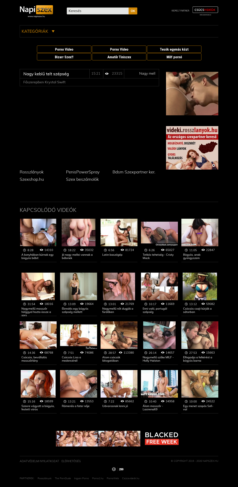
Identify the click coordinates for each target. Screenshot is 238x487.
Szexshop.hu (32, 179)
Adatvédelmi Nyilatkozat (39, 461)
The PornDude (63, 478)
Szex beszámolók (82, 179)
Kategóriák (35, 31)
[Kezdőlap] (36, 9)
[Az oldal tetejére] (220, 476)
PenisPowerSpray (83, 172)
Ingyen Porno (81, 478)
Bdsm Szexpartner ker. (134, 172)
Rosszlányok (32, 172)
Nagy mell (147, 73)
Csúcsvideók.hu (130, 478)
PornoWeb (113, 478)
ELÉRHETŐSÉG (71, 461)
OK (133, 11)
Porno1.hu (97, 478)
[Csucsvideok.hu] (205, 10)
